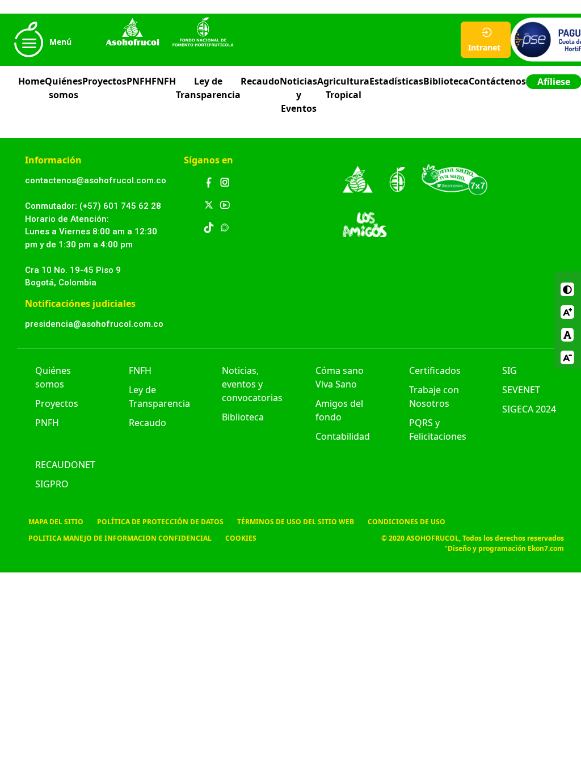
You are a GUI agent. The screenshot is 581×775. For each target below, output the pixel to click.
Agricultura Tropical (343, 88)
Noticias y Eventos (298, 95)
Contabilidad (342, 436)
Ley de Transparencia (208, 88)
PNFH (139, 81)
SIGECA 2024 (529, 409)
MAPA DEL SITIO (55, 522)
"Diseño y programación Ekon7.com (504, 548)
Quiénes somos (63, 88)
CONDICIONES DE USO (406, 522)
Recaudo (260, 81)
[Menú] (28, 54)
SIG (509, 370)
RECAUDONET (65, 464)
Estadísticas (396, 81)
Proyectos (104, 81)
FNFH (163, 81)
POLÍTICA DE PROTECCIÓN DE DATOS (160, 522)
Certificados (435, 370)
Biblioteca (446, 81)
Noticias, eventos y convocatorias (252, 384)
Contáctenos (497, 81)
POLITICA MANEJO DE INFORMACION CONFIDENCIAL (120, 538)
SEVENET (521, 390)
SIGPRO (52, 484)
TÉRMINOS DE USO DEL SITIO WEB (295, 522)
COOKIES (240, 538)
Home (31, 81)
